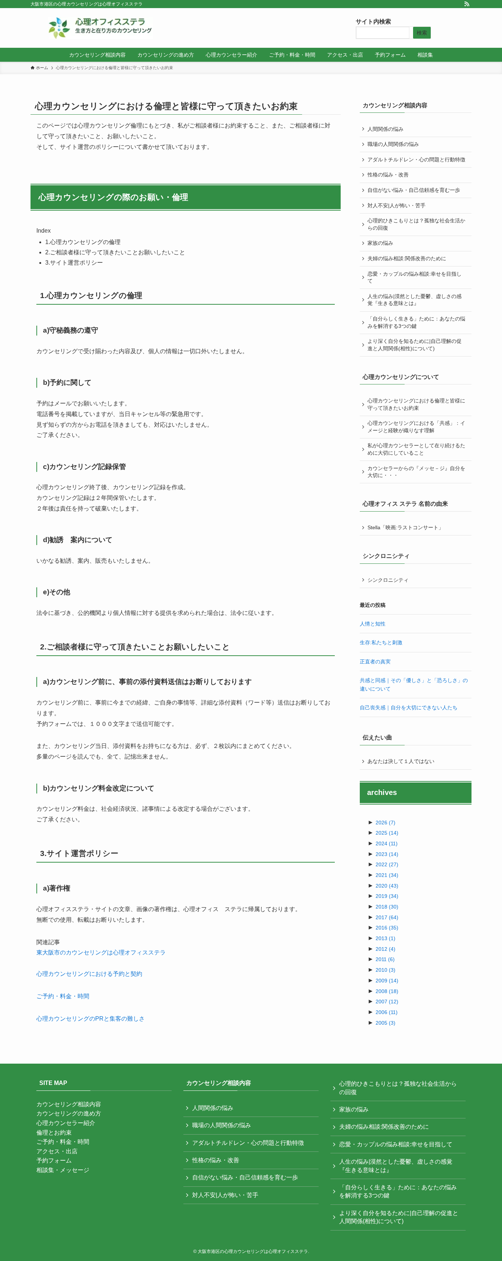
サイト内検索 (373, 21)
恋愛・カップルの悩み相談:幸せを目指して (414, 277)
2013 (385, 938)
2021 (387, 875)
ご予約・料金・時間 (62, 996)
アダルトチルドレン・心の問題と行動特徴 (416, 159)
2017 (387, 917)
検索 (422, 33)
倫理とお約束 (54, 1132)
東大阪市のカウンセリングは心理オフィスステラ (101, 952)
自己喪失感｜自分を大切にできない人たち (409, 707)
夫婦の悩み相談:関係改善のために (406, 258)
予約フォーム (54, 1160)
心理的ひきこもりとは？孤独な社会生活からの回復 (416, 224)
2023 (387, 854)
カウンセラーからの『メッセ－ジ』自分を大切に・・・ (416, 472)
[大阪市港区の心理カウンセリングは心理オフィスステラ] (100, 28)
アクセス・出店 (57, 1151)
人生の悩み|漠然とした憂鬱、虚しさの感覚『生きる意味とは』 (414, 300)
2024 (387, 843)
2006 (387, 1012)
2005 (385, 1023)
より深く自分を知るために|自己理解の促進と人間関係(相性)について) (414, 344)
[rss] (466, 4)
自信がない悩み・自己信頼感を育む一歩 (413, 190)
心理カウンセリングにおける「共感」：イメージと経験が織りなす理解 (416, 426)
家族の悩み (380, 243)
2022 (387, 864)
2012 (385, 949)
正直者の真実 (375, 661)
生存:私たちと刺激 (381, 642)
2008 (387, 991)
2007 (387, 1001)
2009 (387, 981)
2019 (387, 896)
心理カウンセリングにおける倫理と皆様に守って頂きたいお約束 (416, 404)
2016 (387, 928)
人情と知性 (373, 624)
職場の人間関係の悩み (393, 144)
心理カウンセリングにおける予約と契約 (89, 974)
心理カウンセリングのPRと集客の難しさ (90, 1018)
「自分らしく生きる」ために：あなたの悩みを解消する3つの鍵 (416, 322)
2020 (387, 886)
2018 (387, 907)
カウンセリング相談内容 (68, 1104)
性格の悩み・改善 (388, 175)
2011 (385, 959)
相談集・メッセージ (62, 1170)
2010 (385, 970)
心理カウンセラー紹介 (65, 1123)
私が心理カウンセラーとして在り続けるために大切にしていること (416, 449)
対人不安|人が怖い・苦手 (396, 205)
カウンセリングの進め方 (68, 1113)
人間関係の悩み (385, 129)
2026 (385, 822)
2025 (387, 833)
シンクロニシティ (388, 580)
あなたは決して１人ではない (400, 761)
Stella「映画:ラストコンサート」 (405, 527)
